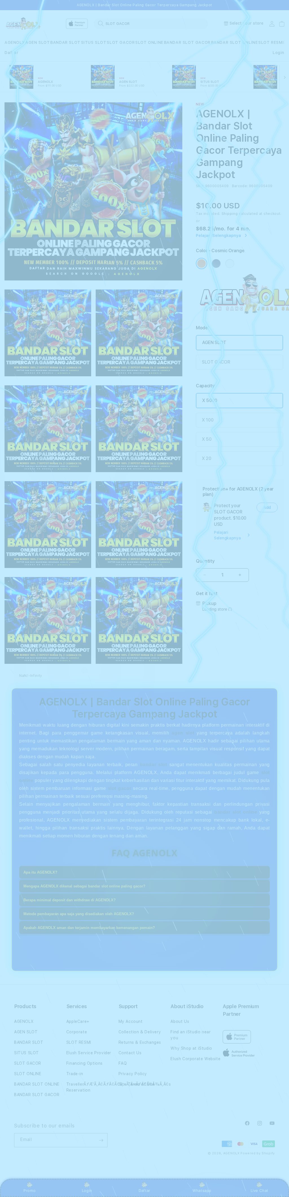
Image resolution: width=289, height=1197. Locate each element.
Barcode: (240, 186)
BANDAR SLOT (65, 42)
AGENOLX (15, 42)
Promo (29, 1190)
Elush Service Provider (88, 1053)
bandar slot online (235, 812)
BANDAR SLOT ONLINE (234, 42)
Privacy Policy (133, 1073)
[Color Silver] (229, 263)
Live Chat (259, 1190)
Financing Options (84, 1063)
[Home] (24, 23)
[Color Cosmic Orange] (201, 263)
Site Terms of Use (137, 1084)
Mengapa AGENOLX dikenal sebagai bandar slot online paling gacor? (84, 886)
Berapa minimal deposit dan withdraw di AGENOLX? (69, 900)
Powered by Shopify (257, 1153)
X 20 (206, 458)
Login (87, 1190)
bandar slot (153, 764)
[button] (15, 42)
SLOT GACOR (121, 42)
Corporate (76, 1032)
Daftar (144, 1190)
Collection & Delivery (140, 1032)
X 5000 (209, 400)
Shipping (230, 214)
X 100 (207, 420)
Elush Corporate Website (195, 1058)
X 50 (207, 439)
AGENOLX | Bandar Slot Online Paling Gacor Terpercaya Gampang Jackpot (144, 5)
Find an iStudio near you (190, 1035)
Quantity (205, 561)
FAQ (123, 1063)
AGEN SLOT (37, 42)
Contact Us (130, 1053)
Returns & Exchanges (140, 1042)
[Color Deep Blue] (216, 263)
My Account (131, 1021)
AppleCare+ (77, 1021)
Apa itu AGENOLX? (40, 872)
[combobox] (151, 23)
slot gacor (120, 788)
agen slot (183, 733)
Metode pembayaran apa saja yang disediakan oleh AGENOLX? (78, 914)
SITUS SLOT (93, 42)
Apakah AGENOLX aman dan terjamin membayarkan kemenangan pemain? (89, 928)
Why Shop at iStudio (191, 1048)
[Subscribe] (101, 1140)
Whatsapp (201, 1190)
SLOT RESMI (271, 42)
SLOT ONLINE (149, 42)
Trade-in (74, 1073)
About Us (179, 1021)
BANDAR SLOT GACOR (187, 42)
